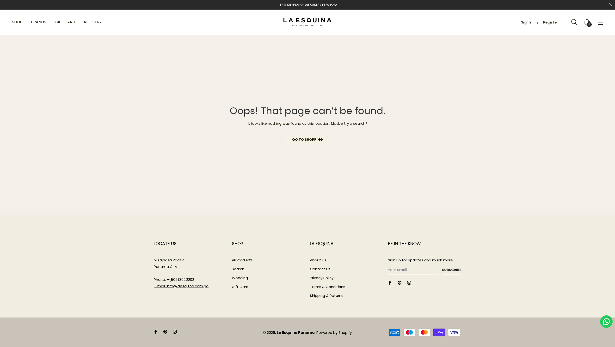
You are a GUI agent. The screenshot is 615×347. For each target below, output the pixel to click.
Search (238, 268)
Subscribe (451, 269)
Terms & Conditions (327, 286)
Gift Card (240, 286)
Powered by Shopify (334, 332)
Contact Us (320, 268)
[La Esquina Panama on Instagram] (409, 282)
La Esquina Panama (296, 332)
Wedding (240, 277)
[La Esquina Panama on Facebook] (390, 282)
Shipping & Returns (326, 295)
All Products (242, 260)
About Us (318, 260)
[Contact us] (606, 321)
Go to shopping (307, 139)
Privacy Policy (321, 277)
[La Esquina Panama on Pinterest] (399, 282)
